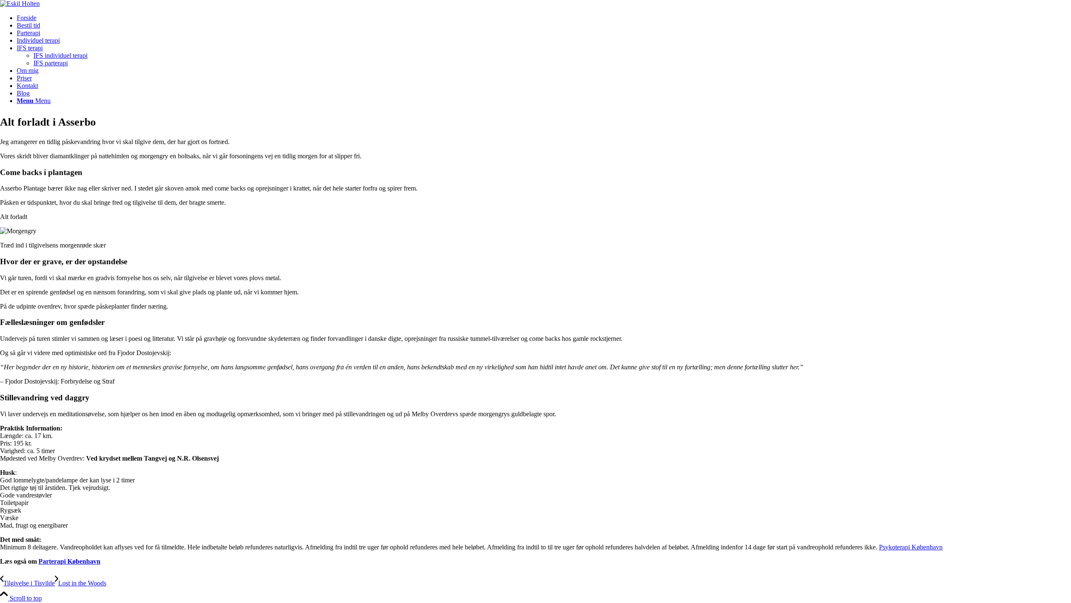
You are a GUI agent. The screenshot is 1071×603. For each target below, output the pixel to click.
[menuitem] (544, 18)
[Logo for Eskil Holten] (20, 3)
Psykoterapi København (911, 547)
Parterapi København (69, 561)
